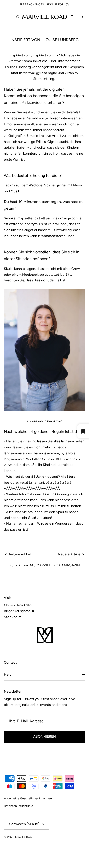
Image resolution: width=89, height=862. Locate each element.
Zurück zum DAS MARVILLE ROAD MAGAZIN (44, 565)
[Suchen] (19, 16)
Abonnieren (44, 736)
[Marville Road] (44, 16)
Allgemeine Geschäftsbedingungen (28, 798)
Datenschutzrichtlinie (18, 805)
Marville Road (24, 837)
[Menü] (5, 16)
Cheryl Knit (53, 421)
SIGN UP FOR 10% (57, 4)
